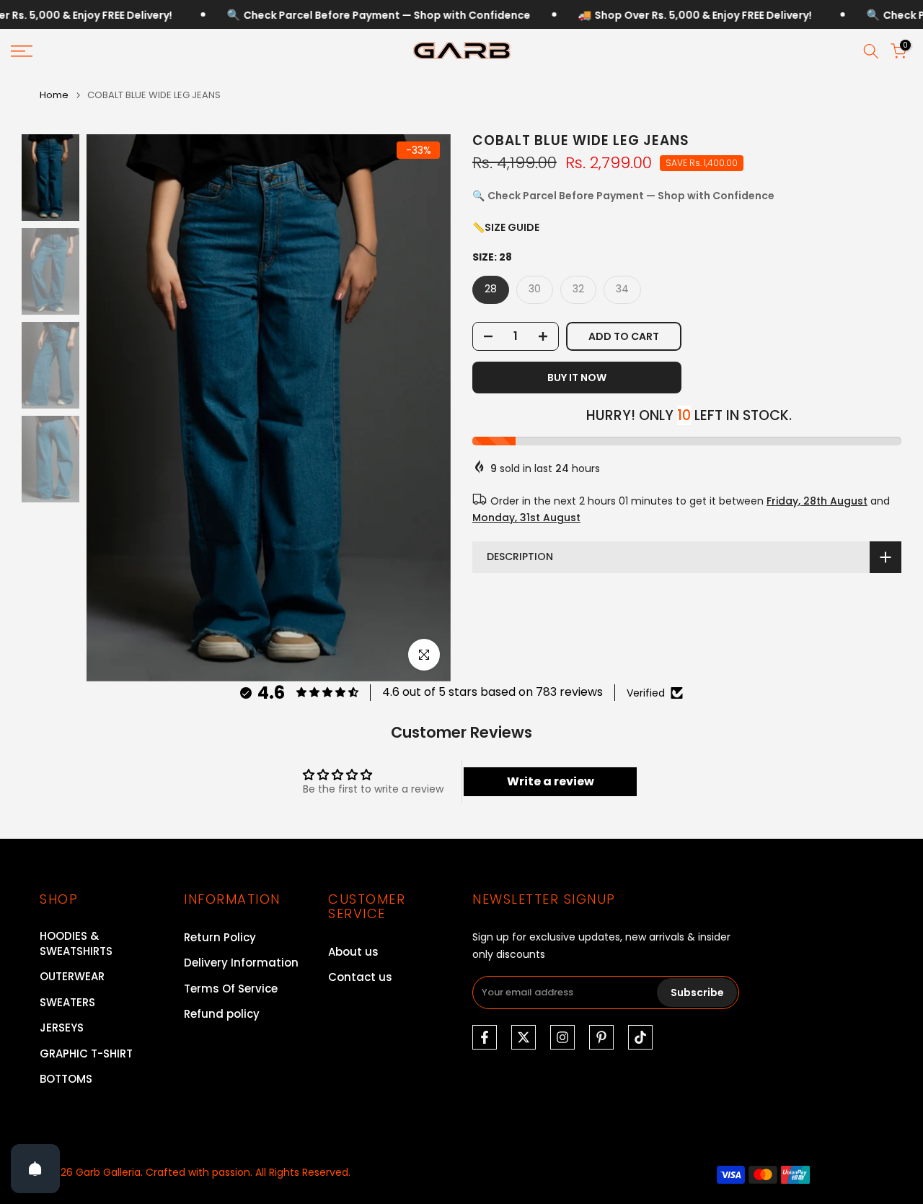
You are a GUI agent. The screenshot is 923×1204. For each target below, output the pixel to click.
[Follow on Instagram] (562, 1037)
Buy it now (576, 377)
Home (54, 95)
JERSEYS (62, 1027)
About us (353, 951)
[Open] (35, 1168)
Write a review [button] (550, 781)
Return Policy (220, 937)
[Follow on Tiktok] (640, 1037)
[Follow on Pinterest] (601, 1037)
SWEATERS (67, 1002)
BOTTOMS (66, 1078)
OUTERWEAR (72, 976)
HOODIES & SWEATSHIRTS (76, 943)
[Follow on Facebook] (484, 1037)
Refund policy (222, 1013)
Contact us (360, 977)
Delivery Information (241, 962)
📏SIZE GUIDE (505, 227)
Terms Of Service (231, 988)
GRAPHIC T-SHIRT (86, 1053)
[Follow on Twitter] (523, 1037)
